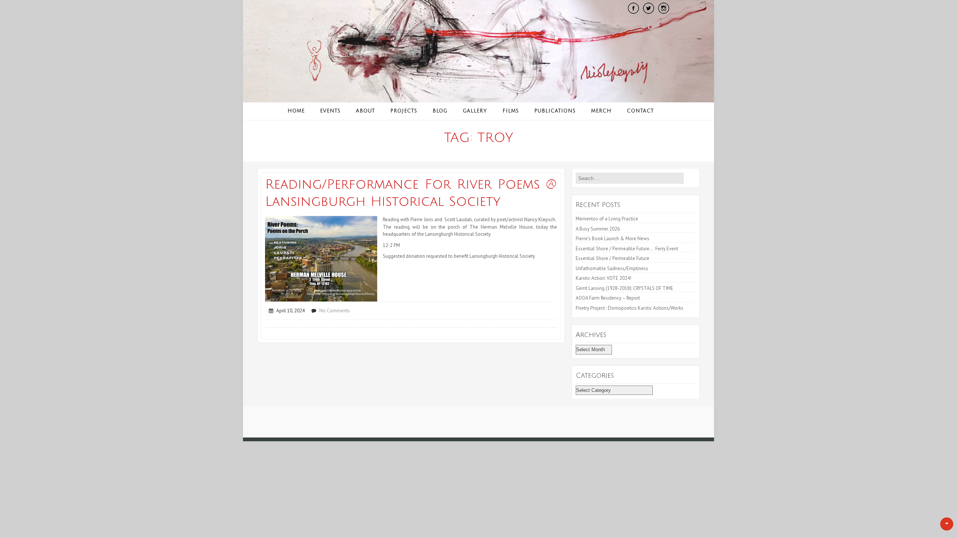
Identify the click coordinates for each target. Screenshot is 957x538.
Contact (640, 111)
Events (330, 111)
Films (510, 111)
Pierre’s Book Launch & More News (613, 238)
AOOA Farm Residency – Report (608, 298)
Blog (440, 111)
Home (296, 111)
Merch (601, 111)
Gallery (475, 111)
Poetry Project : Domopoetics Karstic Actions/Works (629, 308)
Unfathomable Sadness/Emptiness (612, 268)
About (365, 111)
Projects (403, 111)
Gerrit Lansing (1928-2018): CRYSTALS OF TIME (624, 288)
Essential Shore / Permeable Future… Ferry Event (627, 248)
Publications (555, 111)
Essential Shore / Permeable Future (612, 258)
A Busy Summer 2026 (598, 229)
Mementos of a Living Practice (607, 219)
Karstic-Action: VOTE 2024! (603, 278)
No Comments (334, 310)
